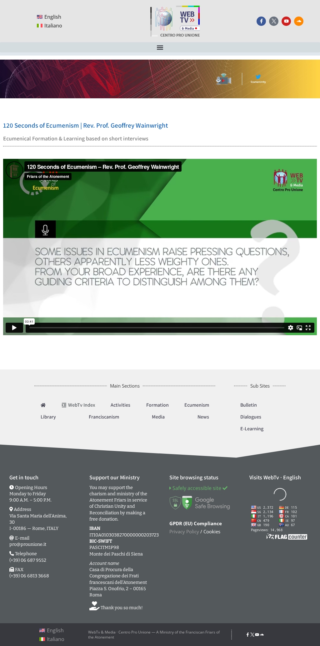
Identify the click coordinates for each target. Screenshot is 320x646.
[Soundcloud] (298, 21)
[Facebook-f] (261, 21)
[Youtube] (286, 21)
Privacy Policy (184, 531)
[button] (160, 47)
